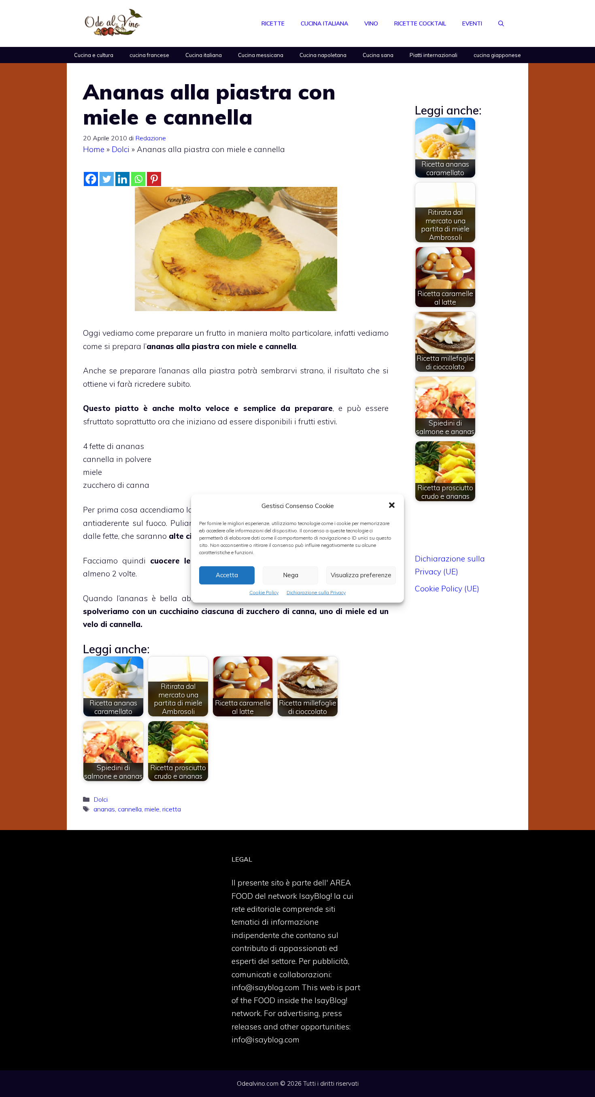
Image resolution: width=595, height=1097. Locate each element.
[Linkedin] (122, 179)
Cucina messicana (260, 55)
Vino (371, 23)
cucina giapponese (497, 55)
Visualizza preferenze (361, 575)
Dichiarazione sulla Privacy (316, 592)
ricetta (171, 809)
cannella (130, 809)
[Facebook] (91, 179)
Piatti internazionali (433, 55)
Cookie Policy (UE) (447, 588)
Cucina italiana (324, 23)
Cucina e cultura (93, 55)
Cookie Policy (263, 592)
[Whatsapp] (138, 179)
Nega (290, 575)
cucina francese (149, 55)
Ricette (273, 23)
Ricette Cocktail (420, 23)
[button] (392, 506)
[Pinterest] (154, 179)
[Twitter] (107, 179)
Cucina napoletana (323, 55)
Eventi (472, 23)
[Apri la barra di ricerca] (501, 23)
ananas (104, 809)
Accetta (227, 575)
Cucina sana (378, 55)
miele (151, 809)
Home (93, 149)
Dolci (121, 149)
